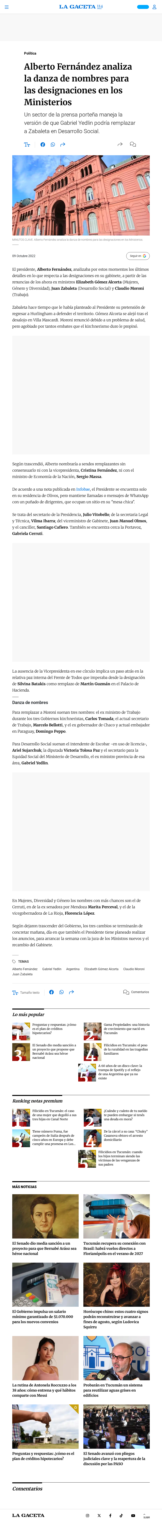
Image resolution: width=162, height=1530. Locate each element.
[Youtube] (133, 1516)
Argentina (73, 969)
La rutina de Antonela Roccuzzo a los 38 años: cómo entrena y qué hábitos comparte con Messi (44, 1390)
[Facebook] (110, 1516)
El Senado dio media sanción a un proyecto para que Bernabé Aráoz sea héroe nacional (44, 1248)
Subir (146, 1517)
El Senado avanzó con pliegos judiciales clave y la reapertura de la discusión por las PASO (114, 1458)
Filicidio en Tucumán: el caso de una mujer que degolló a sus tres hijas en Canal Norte (54, 1115)
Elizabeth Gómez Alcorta (101, 969)
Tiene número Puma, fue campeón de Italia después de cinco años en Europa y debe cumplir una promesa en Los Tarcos (53, 1140)
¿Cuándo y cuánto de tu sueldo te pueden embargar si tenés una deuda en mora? (125, 1115)
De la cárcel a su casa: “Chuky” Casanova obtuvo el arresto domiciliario (126, 1136)
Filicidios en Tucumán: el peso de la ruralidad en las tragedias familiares (126, 1049)
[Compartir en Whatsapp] (53, 145)
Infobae (83, 489)
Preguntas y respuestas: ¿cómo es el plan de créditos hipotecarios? (54, 1029)
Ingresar (155, 7)
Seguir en (135, 255)
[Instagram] (87, 1516)
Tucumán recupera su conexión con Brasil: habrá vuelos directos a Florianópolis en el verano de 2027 (114, 1248)
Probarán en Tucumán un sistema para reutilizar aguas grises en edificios (112, 1390)
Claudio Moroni (134, 969)
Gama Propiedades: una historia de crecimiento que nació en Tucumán (127, 1029)
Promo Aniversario (143, 7)
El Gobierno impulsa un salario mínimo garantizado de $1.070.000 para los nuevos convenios (42, 1316)
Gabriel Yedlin (51, 969)
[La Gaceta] (81, 7)
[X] (99, 1516)
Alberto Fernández (25, 969)
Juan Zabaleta (22, 974)
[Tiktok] (121, 1516)
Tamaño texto (30, 992)
